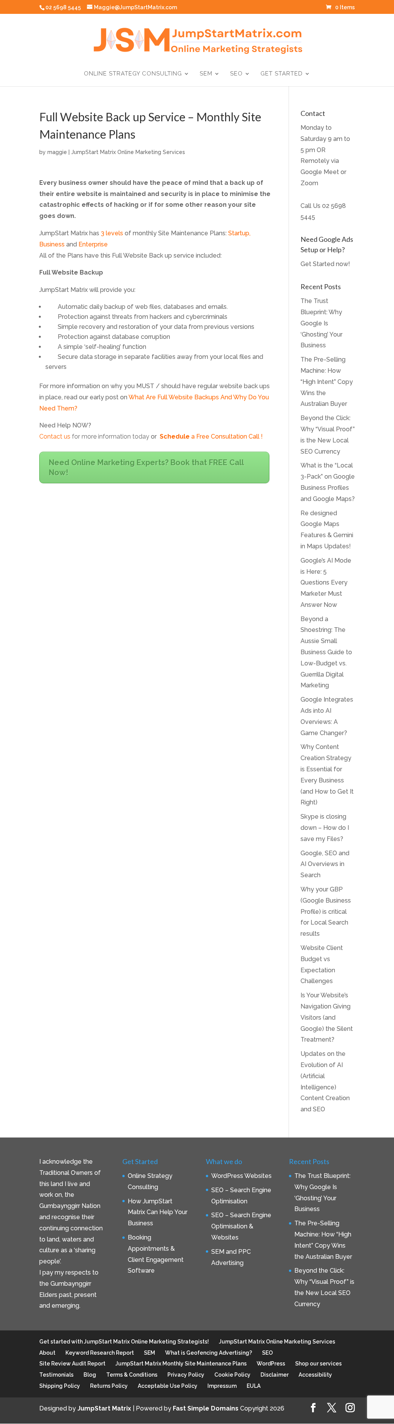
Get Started (281, 74)
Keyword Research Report (99, 1353)
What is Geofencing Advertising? (208, 1353)
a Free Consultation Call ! (211, 436)
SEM (206, 74)
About (47, 1353)
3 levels (112, 233)
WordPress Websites (241, 1175)
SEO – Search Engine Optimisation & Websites (241, 1226)
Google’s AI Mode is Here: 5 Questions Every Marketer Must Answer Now (326, 582)
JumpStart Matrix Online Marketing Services (128, 152)
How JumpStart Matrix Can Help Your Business (157, 1212)
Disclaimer (274, 1375)
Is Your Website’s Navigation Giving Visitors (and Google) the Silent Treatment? (327, 1017)
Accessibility (315, 1375)
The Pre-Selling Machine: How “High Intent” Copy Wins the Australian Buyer (327, 381)
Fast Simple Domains (206, 1408)
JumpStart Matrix (104, 1408)
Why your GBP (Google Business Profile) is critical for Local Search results (326, 911)
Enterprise (93, 244)
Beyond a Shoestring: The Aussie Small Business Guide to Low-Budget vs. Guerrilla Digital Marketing (326, 652)
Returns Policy (109, 1386)
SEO (236, 74)
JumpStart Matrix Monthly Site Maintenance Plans (181, 1363)
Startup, (239, 233)
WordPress (271, 1363)
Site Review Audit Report (72, 1363)
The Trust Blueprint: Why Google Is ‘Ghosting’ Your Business (321, 323)
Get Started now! (325, 264)
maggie (57, 152)
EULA (253, 1386)
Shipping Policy (59, 1386)
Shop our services (318, 1363)
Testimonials (56, 1375)
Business (52, 244)
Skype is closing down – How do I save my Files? (325, 828)
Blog (89, 1375)
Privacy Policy (185, 1375)
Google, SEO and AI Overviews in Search (325, 864)
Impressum (222, 1386)
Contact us (54, 436)
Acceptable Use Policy (167, 1386)
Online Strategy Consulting (133, 74)
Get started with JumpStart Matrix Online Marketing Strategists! (124, 1342)
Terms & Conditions (131, 1375)
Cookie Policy (232, 1375)
